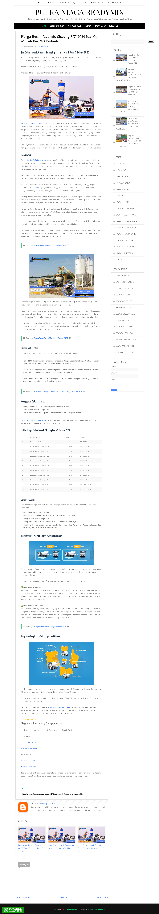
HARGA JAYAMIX (122, 170)
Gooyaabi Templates (97, 909)
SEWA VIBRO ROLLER (124, 352)
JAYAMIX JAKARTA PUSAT (126, 215)
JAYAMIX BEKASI (122, 189)
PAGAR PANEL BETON (124, 288)
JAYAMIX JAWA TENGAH (125, 240)
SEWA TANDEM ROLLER (125, 346)
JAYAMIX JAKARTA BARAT (126, 209)
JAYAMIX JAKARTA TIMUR (126, 228)
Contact (87, 26)
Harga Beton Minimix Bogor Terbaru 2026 (50, 627)
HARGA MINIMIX (122, 176)
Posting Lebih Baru (22, 897)
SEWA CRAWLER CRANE (125, 314)
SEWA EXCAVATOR (123, 320)
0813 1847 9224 (29, 742)
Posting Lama (102, 897)
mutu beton (36, 188)
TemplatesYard (73, 909)
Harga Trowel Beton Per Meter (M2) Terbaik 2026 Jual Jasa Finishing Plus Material (128, 124)
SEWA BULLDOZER (123, 308)
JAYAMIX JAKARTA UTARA (126, 234)
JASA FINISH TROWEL (124, 276)
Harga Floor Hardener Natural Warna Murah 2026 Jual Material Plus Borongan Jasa (128, 141)
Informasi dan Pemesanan (106, 26)
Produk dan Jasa (56, 26)
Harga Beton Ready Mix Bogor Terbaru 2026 (51, 338)
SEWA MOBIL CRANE (124, 327)
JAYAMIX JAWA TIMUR (125, 247)
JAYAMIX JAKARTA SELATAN (127, 221)
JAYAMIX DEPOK (122, 202)
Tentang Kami (74, 26)
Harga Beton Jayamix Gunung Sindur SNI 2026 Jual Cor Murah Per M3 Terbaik (91, 848)
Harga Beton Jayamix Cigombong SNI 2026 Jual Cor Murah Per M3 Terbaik (31, 848)
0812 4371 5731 (29, 761)
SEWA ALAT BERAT (123, 295)
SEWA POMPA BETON (124, 333)
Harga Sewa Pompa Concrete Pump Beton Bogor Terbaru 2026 (58, 392)
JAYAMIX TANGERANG (125, 253)
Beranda (63, 897)
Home (43, 26)
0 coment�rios (43, 46)
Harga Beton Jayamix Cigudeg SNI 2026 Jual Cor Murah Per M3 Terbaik (61, 848)
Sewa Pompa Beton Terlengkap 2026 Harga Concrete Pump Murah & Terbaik (128, 106)
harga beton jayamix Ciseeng (61, 707)
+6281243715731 (29, 767)
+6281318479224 (29, 748)
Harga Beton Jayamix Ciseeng (32, 123)
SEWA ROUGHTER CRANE (126, 340)
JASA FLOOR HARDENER (125, 282)
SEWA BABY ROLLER (124, 301)
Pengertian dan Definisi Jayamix (33, 160)
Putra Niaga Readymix (47, 803)
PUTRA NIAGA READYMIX (79, 12)
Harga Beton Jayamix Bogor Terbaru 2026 (50, 245)
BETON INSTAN (122, 164)
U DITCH (119, 260)
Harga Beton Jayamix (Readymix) (34, 420)
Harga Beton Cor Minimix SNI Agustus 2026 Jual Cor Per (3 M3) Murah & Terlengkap (128, 75)
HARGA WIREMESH (123, 183)
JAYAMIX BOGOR (122, 196)
